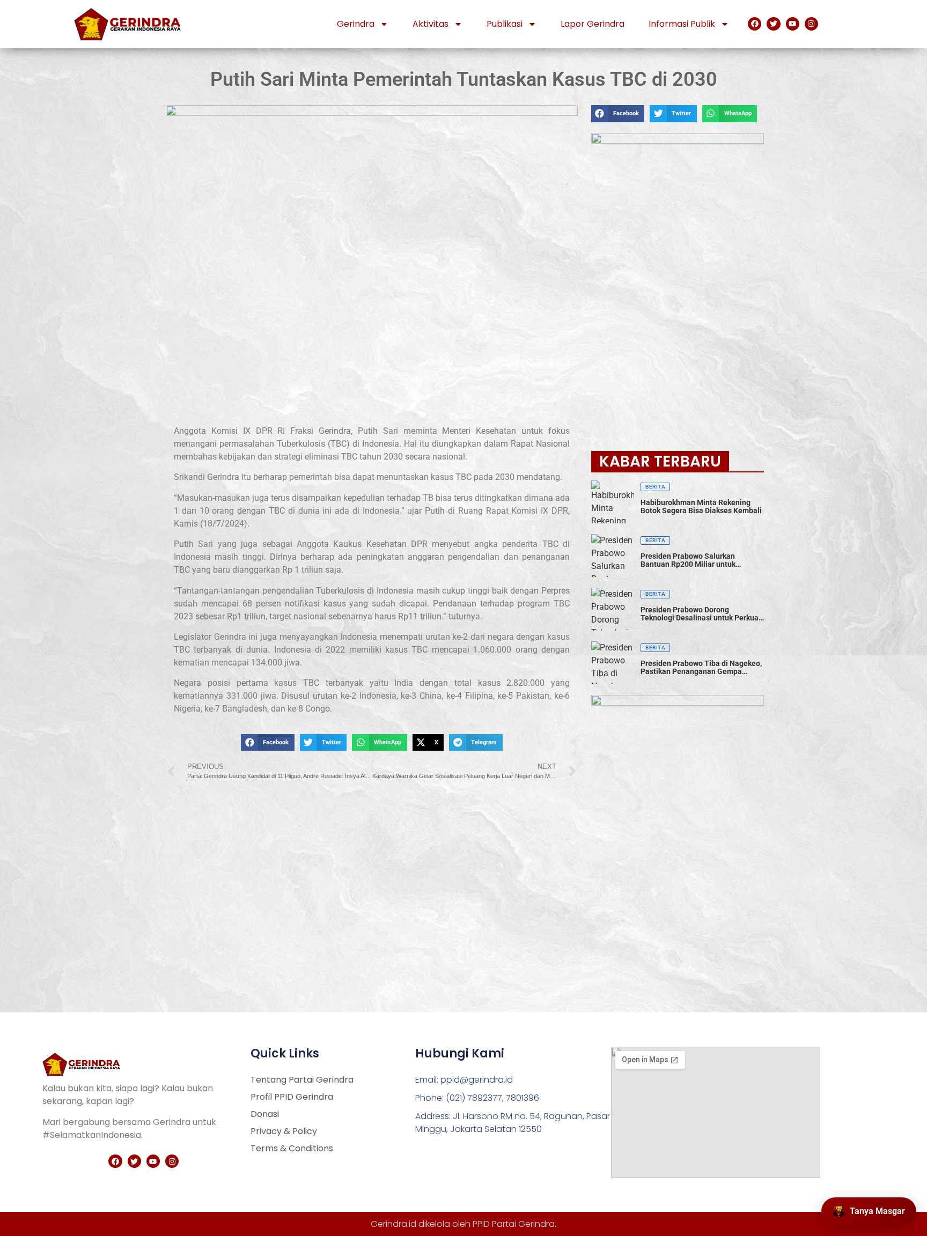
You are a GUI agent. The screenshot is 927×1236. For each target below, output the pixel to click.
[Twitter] (773, 24)
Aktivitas (430, 24)
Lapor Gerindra (592, 24)
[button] (267, 742)
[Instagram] (811, 24)
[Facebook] (754, 24)
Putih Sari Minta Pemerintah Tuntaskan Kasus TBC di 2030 (463, 79)
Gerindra (355, 24)
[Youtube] (792, 24)
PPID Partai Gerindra (514, 1224)
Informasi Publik (682, 24)
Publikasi (505, 24)
